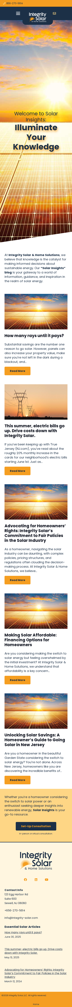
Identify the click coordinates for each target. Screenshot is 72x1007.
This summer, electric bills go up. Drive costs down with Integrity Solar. (35, 430)
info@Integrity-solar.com (21, 918)
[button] (18, 13)
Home (36, 1004)
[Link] (54, 13)
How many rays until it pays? (34, 335)
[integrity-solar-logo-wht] (37, 17)
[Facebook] (25, 879)
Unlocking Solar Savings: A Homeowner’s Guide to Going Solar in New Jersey (35, 739)
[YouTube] (46, 879)
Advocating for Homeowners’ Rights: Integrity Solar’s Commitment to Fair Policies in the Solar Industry (35, 533)
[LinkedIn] (36, 879)
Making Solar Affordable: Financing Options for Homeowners (31, 640)
